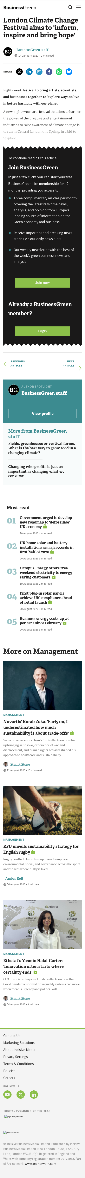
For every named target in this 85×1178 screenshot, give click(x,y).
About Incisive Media (19, 1049)
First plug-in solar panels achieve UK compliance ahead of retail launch (46, 598)
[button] (70, 7)
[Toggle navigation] (77, 7)
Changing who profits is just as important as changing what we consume (36, 471)
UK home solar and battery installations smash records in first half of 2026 (46, 547)
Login (42, 331)
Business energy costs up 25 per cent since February (44, 621)
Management (13, 715)
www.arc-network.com (40, 1164)
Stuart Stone (20, 764)
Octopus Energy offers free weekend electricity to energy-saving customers (46, 573)
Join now (42, 282)
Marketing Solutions (19, 1042)
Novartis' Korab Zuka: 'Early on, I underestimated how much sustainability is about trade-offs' (36, 727)
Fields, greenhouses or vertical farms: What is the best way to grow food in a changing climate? (42, 448)
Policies (9, 1071)
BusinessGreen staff (32, 50)
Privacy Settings (15, 1056)
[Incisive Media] (11, 1132)
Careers (9, 1078)
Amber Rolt (14, 878)
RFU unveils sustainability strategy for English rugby (41, 849)
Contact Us (11, 1035)
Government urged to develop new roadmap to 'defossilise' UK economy (46, 522)
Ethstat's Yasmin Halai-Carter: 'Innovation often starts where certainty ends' (33, 966)
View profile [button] (42, 413)
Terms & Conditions (18, 1063)
